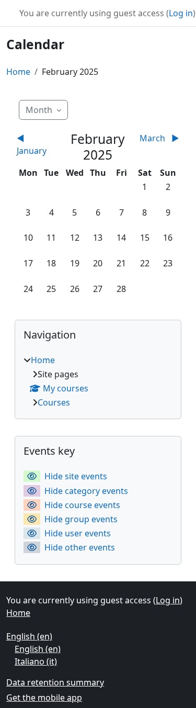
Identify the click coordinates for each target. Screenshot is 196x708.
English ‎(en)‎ (29, 636)
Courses (54, 402)
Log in (181, 13)
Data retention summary (55, 682)
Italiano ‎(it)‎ (36, 661)
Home (18, 71)
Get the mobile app (44, 697)
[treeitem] (98, 381)
